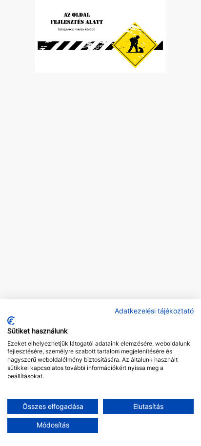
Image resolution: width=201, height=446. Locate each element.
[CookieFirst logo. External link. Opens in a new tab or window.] (11, 320)
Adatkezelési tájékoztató (154, 311)
